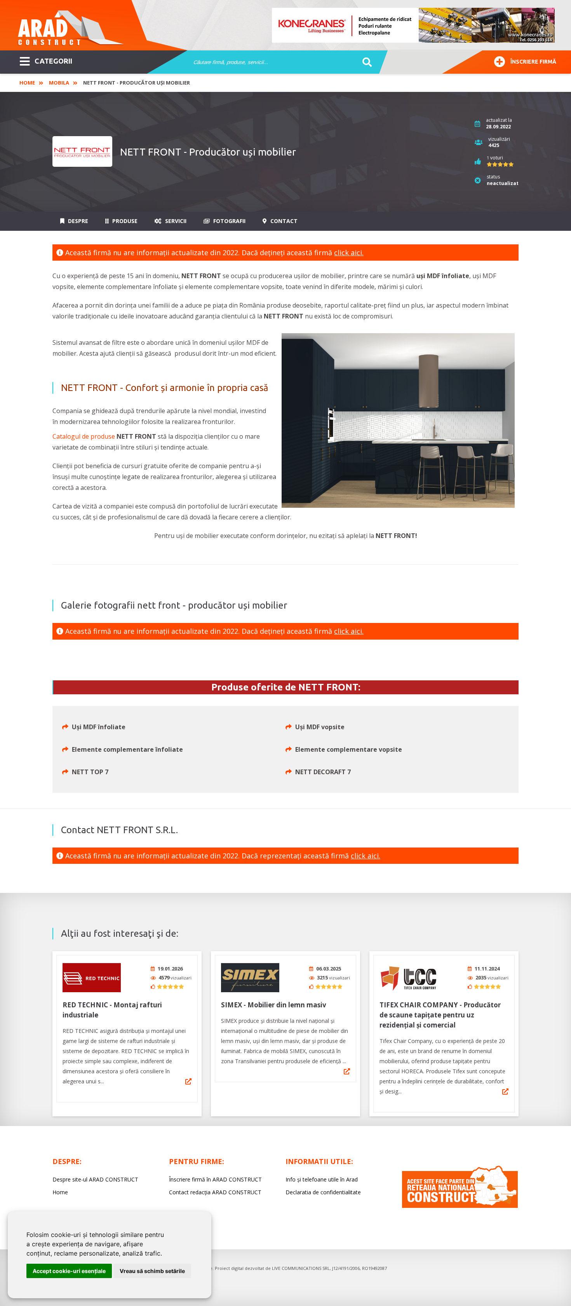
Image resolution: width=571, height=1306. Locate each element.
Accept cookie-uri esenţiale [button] (69, 1271)
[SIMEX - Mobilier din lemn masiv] (250, 977)
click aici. (349, 252)
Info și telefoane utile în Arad (322, 1179)
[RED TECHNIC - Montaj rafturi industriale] (92, 977)
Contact (283, 221)
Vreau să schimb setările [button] (152, 1271)
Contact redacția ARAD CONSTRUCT (215, 1192)
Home (27, 82)
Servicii (175, 221)
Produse (124, 221)
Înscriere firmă (533, 62)
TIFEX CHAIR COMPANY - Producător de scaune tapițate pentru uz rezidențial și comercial (440, 1014)
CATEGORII (53, 61)
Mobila (59, 82)
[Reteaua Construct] (460, 1205)
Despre (77, 221)
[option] (413, 25)
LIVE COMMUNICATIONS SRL (301, 1268)
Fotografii (228, 221)
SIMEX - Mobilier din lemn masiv (273, 1004)
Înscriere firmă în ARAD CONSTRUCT (215, 1179)
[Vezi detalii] (188, 1081)
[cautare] (364, 62)
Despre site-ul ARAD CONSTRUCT (95, 1179)
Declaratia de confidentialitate (323, 1192)
